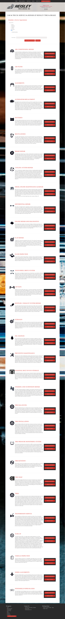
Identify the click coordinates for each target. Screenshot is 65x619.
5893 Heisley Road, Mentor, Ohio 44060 (46, 6)
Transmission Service (23, 513)
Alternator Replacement (25, 99)
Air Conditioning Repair (24, 49)
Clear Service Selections (29, 40)
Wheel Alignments (22, 572)
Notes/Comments (13, 37)
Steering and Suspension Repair (27, 387)
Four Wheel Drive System (25, 270)
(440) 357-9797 (46, 5)
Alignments (19, 83)
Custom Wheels (9, 609)
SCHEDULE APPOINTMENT (45, 1)
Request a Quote (50, 56)
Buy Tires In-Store (9, 608)
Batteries (13, 24)
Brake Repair (20, 151)
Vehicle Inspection (22, 556)
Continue (37, 40)
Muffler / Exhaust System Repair (28, 303)
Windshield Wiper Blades (25, 588)
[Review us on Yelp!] (45, 9)
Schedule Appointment (50, 53)
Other (15, 31)
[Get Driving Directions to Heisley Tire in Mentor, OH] (47, 9)
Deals (8, 611)
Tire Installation (22, 421)
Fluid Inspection (21, 254)
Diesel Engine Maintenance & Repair (29, 187)
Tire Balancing (21, 405)
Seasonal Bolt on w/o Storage (27, 370)
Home (8, 607)
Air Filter (18, 66)
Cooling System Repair (24, 167)
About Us (8, 612)
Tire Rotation (20, 461)
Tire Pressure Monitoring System (28, 441)
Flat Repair (19, 238)
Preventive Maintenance (25, 353)
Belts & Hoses (20, 134)
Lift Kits (18, 287)
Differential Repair (22, 204)
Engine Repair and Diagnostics (27, 221)
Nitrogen (18, 319)
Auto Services (9, 610)
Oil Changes (13, 29)
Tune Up (18, 534)
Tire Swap (18, 477)
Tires (17, 493)
